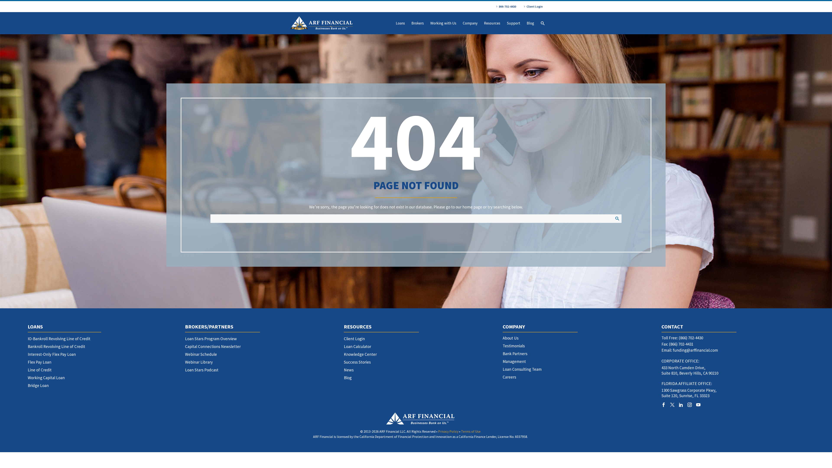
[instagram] (689, 405)
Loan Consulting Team (522, 369)
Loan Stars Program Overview (211, 338)
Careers (509, 377)
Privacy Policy (448, 431)
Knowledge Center (360, 354)
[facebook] (663, 405)
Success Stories (357, 362)
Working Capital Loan (46, 377)
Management (514, 361)
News (349, 369)
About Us (510, 338)
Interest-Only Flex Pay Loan (52, 354)
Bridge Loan (38, 385)
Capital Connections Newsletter (213, 346)
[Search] (542, 23)
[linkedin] (681, 405)
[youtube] (698, 405)
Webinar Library (199, 362)
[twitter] (672, 405)
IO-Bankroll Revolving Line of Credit (59, 338)
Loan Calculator (357, 346)
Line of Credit (40, 369)
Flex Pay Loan (39, 362)
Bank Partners (515, 353)
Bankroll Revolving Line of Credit (56, 346)
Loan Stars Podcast (201, 369)
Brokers (417, 23)
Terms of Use (471, 431)
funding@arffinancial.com (695, 350)
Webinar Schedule (201, 354)
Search (617, 218)
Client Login (534, 6)
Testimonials (514, 345)
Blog (530, 23)
